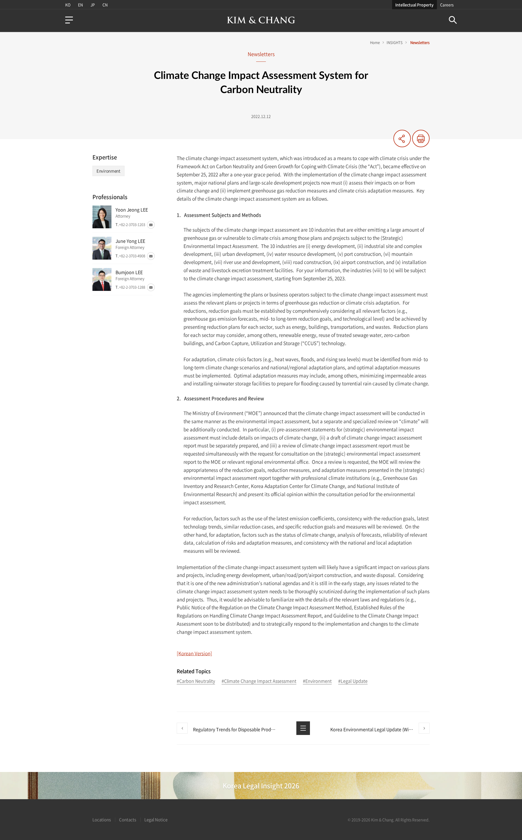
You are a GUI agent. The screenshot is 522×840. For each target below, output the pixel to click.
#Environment (317, 681)
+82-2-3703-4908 (132, 255)
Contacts (127, 819)
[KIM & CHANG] (261, 20)
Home (375, 42)
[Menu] (69, 20)
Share (402, 138)
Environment (108, 171)
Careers (446, 4)
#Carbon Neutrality (196, 681)
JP (93, 4)
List (303, 728)
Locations (101, 819)
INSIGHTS (395, 42)
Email (151, 225)
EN (80, 4)
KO (67, 4)
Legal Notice (155, 819)
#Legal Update (353, 681)
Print (421, 138)
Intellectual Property (414, 4)
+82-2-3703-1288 (132, 287)
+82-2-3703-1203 (132, 224)
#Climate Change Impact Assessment (259, 681)
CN (105, 4)
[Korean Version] (194, 653)
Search (453, 20)
